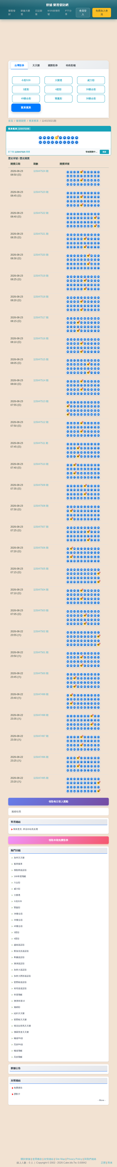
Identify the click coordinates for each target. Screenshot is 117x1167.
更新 (104, 152)
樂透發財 (11, 12)
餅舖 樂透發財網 (57, 5)
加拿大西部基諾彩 (22, 976)
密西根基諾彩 (20, 982)
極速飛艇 (17, 1050)
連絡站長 (16, 811)
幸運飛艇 (17, 994)
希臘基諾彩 (19, 957)
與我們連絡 (90, 1159)
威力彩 (91, 80)
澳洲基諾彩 (19, 963)
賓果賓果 (26, 107)
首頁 (10, 121)
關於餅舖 (25, 1159)
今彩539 (25, 80)
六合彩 (16, 882)
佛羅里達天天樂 (21, 1032)
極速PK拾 (18, 1038)
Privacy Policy (74, 1159)
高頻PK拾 (18, 1044)
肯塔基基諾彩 (20, 988)
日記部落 (38, 12)
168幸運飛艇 (19, 876)
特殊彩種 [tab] (71, 65)
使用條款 (37, 1159)
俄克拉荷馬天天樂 (22, 1026)
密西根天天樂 (20, 1019)
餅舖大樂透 (25, 12)
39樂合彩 (91, 89)
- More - (102, 1100)
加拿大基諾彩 (20, 970)
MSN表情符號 (54, 12)
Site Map (60, 1159)
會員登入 (83, 12)
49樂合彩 (26, 98)
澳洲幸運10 (19, 1001)
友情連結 (49, 1159)
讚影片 (17, 1094)
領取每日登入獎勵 (58, 801)
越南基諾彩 (19, 945)
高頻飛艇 (17, 1057)
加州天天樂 (19, 857)
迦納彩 (16, 1007)
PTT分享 (68, 12)
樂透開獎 (21, 121)
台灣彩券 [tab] (19, 65)
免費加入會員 (102, 12)
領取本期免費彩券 (58, 840)
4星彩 (58, 89)
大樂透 (58, 80)
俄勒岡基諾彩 (20, 870)
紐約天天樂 (19, 1013)
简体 (110, 1162)
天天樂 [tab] (36, 65)
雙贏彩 (58, 98)
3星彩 (26, 89)
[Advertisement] (58, 36)
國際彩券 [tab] (53, 65)
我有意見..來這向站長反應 (25, 829)
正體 (103, 1162)
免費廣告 (18, 1088)
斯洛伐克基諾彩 (21, 951)
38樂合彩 (91, 98)
